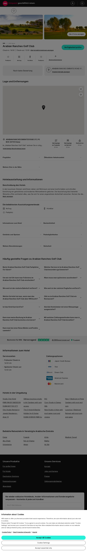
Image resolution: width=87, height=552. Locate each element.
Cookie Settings (43, 543)
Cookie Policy (6, 532)
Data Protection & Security (22, 532)
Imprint (34, 532)
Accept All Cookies (43, 538)
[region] (43, 531)
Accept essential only (43, 548)
